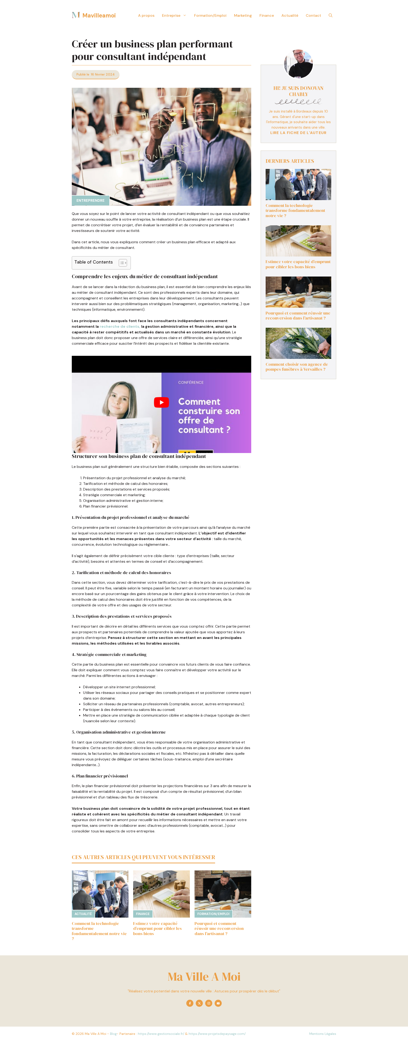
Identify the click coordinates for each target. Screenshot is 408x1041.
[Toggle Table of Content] (120, 263)
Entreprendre (90, 200)
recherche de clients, (120, 326)
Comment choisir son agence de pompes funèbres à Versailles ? (297, 366)
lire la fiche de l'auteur (298, 132)
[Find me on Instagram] (208, 1003)
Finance (266, 15)
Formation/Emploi (210, 15)
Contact (313, 15)
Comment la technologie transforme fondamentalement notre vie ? (99, 931)
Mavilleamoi (99, 15)
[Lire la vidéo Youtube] (161, 402)
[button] (330, 15)
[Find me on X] (199, 1003)
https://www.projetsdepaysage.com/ (217, 1034)
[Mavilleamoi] (76, 15)
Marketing (243, 15)
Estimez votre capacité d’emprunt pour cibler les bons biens (157, 928)
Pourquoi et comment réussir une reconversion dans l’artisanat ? (219, 928)
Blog (113, 1034)
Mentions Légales (322, 1034)
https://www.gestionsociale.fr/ (161, 1034)
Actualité (289, 15)
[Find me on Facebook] (189, 1003)
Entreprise (171, 15)
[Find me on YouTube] (218, 1003)
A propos (146, 15)
